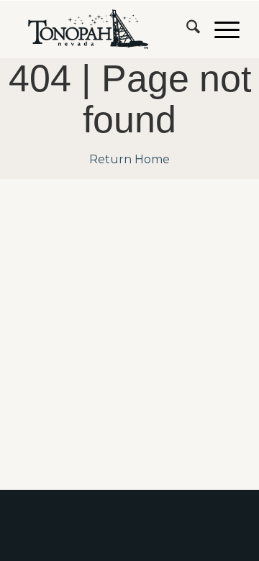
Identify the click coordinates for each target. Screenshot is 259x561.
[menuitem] (186, 29)
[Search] (186, 29)
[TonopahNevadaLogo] (107, 29)
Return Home (129, 159)
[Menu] (220, 29)
